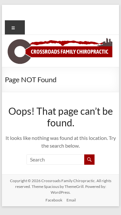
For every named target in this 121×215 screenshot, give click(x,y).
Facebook (53, 200)
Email (71, 200)
